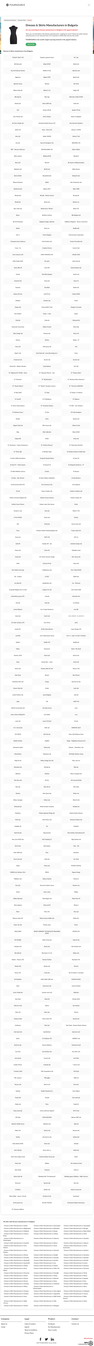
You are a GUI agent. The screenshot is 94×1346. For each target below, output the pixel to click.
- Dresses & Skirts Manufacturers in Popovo (15, 1278)
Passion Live (76, 885)
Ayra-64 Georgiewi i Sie (47, 143)
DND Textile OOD (18, 261)
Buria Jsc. (47, 228)
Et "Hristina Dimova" (47, 445)
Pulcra (76, 925)
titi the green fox (18, 1202)
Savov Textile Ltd (18, 992)
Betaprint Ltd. (76, 175)
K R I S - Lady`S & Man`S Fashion (76, 635)
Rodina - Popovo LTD (18, 959)
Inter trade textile (76, 589)
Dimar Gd (76, 333)
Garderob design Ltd (76, 543)
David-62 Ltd (18, 281)
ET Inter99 (18, 399)
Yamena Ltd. (47, 1183)
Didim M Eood (47, 327)
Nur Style (76, 859)
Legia (18, 701)
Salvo (17, 986)
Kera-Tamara (76, 675)
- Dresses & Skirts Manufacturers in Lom (44, 1263)
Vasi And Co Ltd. (47, 1137)
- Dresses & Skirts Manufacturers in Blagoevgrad (17, 1228)
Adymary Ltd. (76, 70)
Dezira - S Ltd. (47, 313)
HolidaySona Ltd (47, 570)
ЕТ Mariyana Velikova (18, 1209)
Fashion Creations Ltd (76, 491)
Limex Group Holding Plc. (18, 714)
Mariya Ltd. (47, 747)
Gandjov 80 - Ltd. (47, 543)
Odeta (18, 865)
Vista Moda (18, 1170)
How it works (52, 1330)
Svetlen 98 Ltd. (18, 1064)
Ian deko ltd (18, 583)
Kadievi (18, 642)
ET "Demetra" (18, 379)
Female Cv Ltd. (18, 511)
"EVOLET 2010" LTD (18, 57)
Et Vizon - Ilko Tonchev (17, 478)
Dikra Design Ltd (18, 333)
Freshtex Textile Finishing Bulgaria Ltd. (47, 530)
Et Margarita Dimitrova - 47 (76, 465)
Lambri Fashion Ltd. (17, 695)
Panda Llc (76, 879)
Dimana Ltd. (47, 333)
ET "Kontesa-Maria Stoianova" (76, 379)
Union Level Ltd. (17, 1110)
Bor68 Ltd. (18, 202)
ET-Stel (47, 412)
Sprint (18, 1038)
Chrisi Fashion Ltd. (47, 241)
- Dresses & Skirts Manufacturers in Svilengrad (76, 1291)
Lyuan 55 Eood (47, 721)
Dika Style (76, 327)
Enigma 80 (18, 438)
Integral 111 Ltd (47, 589)
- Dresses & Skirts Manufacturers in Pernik (75, 1273)
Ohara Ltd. (47, 865)
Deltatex (18, 300)
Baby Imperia (18, 156)
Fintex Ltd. (47, 517)
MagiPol (47, 741)
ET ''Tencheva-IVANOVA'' (76, 386)
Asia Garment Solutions (76, 123)
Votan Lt (76, 1170)
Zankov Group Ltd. (76, 1189)
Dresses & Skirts (22, 20)
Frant (17, 530)
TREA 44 (76, 1078)
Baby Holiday (76, 149)
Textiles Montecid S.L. (47, 1091)
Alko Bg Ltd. (18, 97)
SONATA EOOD (76, 979)
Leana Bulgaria (47, 695)
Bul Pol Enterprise (18, 221)
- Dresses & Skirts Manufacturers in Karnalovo (76, 1255)
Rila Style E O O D (47, 953)
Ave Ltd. (18, 143)
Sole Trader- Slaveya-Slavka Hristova (76, 1025)
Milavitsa (17, 773)
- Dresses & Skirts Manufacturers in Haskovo (75, 1250)
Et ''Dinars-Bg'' (18, 451)
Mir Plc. (47, 780)
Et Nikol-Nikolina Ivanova (18, 471)
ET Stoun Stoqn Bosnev (18, 405)
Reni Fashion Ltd (76, 946)
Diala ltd (47, 320)
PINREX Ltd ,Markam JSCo (17, 872)
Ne (47, 826)
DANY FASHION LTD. (47, 254)
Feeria (76, 504)
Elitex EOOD (76, 432)
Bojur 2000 (76, 189)
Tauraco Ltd (18, 1084)
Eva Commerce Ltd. (46, 484)
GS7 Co (76, 537)
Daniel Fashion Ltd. (76, 267)
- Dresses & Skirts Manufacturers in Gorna (45, 1245)
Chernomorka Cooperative (76, 235)
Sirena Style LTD (47, 1018)
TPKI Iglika (47, 1078)
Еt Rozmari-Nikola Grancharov (76, 1202)
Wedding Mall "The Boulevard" (47, 1176)
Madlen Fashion (17, 741)
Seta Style (18, 999)
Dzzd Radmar (47, 366)
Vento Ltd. (47, 1143)
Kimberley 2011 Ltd (17, 681)
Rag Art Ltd (76, 940)
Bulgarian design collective (47, 221)
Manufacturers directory (10, 20)
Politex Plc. (76, 918)
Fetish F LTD (76, 511)
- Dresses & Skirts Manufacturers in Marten (15, 1265)
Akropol (47, 83)
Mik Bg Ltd (47, 767)
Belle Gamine (76, 169)
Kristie (47, 688)
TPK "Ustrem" (18, 1078)
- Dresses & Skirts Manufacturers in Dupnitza (16, 1243)
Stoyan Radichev (47, 1045)
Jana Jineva (47, 622)
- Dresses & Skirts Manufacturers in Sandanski (46, 1283)
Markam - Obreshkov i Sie (76, 747)
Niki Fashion (47, 846)
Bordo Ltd (47, 202)
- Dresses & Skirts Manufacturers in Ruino (45, 1281)
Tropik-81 (76, 1104)
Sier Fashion (76, 1005)
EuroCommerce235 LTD (18, 484)
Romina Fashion (47, 959)
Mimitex (47, 773)
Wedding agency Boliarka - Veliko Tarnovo (76, 1176)
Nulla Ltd (46, 859)
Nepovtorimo (47, 833)
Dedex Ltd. (76, 287)
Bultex (18, 228)
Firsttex (76, 517)
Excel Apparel (76, 484)
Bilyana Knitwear (18, 182)
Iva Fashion (76, 603)
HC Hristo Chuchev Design (47, 557)
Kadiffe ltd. (76, 642)
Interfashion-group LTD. (18, 596)
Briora (18, 215)
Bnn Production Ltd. (76, 182)
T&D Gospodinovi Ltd (47, 1071)
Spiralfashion (47, 1032)
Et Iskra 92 (76, 458)
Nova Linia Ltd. (18, 859)
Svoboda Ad (47, 1064)
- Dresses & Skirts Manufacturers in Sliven (75, 1286)
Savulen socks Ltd (47, 992)
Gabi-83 (18, 543)
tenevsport (76, 1196)
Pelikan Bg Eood (17, 898)
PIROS (47, 872)
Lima (76, 708)
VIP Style (17, 1117)
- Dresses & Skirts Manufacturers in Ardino (15, 1225)
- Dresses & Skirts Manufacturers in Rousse (15, 1281)
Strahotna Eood (76, 1045)
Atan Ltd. (17, 136)
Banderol (76, 156)
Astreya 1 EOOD (76, 129)
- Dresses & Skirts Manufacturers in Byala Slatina (77, 1231)
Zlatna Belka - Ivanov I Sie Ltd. (17, 1196)
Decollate (47, 287)
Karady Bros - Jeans (47, 662)
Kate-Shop (18, 675)
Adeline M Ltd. (47, 70)
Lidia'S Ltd (76, 701)
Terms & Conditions (31, 1330)
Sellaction (76, 992)
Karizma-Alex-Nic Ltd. (47, 668)
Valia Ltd (76, 1124)
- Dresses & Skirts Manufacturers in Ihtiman (15, 1255)
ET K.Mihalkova (47, 399)
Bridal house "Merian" (47, 208)
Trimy (46, 1104)
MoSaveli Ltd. (18, 806)
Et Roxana (76, 471)
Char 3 (18, 235)
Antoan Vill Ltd (47, 110)
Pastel (18, 892)
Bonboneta (18, 195)
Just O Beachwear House (47, 635)
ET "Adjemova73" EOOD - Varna (18, 373)
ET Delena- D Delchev (76, 392)
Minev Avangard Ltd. (76, 773)
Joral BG (18, 635)
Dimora (18, 340)
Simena (76, 1012)
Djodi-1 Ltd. (18, 353)
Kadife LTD (47, 642)
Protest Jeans (47, 925)
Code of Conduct (30, 1324)
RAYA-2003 (18, 931)
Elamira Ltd (76, 419)
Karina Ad (76, 662)
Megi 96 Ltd (18, 760)
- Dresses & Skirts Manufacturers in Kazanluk (76, 1257)
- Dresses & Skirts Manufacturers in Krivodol (75, 1260)
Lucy (76, 714)
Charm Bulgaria (47, 235)
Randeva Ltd (17, 946)
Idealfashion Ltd (47, 583)
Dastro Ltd (76, 274)
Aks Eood (76, 83)
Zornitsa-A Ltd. (47, 1196)
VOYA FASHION (47, 1117)
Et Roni (47, 471)
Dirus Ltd (17, 346)
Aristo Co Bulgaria (76, 116)
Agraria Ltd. (76, 77)
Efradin (18, 419)
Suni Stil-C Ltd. (76, 1051)
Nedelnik (76, 826)
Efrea (47, 419)
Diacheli (18, 320)
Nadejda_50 (18, 826)
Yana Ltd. (76, 1183)
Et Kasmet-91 (47, 465)
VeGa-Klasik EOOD (17, 1143)
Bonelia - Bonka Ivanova (47, 195)
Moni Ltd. (18, 819)
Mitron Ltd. (47, 800)
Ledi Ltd (76, 695)
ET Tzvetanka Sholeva (47, 405)
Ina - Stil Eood (76, 583)
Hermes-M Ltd (47, 563)
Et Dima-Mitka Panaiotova (17, 458)
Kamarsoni (47, 649)
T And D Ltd (76, 1064)
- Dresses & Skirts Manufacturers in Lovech (75, 1263)
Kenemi (47, 675)
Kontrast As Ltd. (76, 681)
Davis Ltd (47, 281)
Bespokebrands (47, 175)
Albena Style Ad (17, 90)
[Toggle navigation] (89, 5)
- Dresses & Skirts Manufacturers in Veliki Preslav (47, 1296)
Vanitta (18, 1137)
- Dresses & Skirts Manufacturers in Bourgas (75, 1228)
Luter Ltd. (18, 721)
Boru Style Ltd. (18, 208)
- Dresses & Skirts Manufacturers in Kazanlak (46, 1257)
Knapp (47, 681)
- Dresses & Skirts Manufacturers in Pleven (75, 1275)
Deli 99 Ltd (47, 294)
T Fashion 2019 (17, 1071)
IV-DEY (47, 576)
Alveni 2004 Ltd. (46, 103)
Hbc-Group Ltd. (76, 557)
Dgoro (76, 313)
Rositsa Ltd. (47, 966)
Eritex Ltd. (76, 438)
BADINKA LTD (76, 143)
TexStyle (18, 1091)
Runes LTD (18, 972)
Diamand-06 (76, 320)
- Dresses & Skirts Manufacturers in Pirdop (45, 1275)
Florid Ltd (47, 524)
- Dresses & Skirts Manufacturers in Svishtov (16, 1293)
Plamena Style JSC (18, 918)
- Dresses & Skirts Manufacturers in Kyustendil (16, 1263)
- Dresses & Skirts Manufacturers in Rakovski (46, 1278)
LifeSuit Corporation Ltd (18, 708)
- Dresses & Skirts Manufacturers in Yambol (15, 1305)
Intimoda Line (76, 596)
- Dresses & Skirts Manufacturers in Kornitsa (45, 1260)
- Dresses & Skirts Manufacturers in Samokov (16, 1283)
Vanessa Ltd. (76, 1130)
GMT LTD (47, 537)
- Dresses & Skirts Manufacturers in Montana (76, 1265)
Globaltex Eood (76, 550)
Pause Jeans (47, 892)
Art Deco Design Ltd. (18, 123)
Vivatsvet (47, 1170)
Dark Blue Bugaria (47, 274)
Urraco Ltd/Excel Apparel (47, 1110)
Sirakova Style (18, 1018)
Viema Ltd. (18, 1163)
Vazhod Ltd (76, 1137)
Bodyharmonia (18, 189)
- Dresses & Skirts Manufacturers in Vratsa (75, 1301)
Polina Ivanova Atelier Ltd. (47, 918)
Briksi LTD (76, 208)
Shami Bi (47, 999)
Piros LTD (47, 911)
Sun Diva (17, 1051)
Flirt (18, 524)
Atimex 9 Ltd (76, 136)
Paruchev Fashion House (47, 885)
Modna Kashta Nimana (76, 813)
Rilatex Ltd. (76, 953)
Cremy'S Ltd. (76, 248)
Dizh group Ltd (47, 346)
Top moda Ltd (76, 1097)
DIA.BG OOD (76, 254)
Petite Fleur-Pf (76, 898)
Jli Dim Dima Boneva (47, 629)
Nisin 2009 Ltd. (18, 852)
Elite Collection (47, 432)
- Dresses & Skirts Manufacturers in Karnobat (16, 1257)
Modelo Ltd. (76, 806)
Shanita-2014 (76, 999)
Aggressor (18, 77)
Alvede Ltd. (18, 103)
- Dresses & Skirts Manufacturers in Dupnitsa (76, 1238)
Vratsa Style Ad (18, 1176)
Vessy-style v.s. (47, 1150)
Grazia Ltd (18, 557)
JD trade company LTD (17, 622)
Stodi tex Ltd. (18, 1045)
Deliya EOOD (76, 294)
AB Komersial (18, 64)
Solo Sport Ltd (18, 1032)
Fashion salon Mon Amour (47, 504)
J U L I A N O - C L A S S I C (76, 616)
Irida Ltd (47, 603)
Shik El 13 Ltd (18, 1005)
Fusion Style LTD (76, 530)
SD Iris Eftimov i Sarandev (76, 972)
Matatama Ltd (47, 754)
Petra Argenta (18, 905)
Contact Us (75, 1324)
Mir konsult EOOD (76, 780)
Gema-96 (47, 550)
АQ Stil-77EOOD (47, 1202)
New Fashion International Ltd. (76, 833)
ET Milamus (76, 399)
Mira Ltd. (17, 787)
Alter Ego (47, 97)
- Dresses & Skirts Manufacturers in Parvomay (16, 1273)
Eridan (47, 438)
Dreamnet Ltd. (18, 359)
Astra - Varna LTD (47, 129)
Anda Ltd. (76, 103)
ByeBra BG (76, 228)
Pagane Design (76, 872)
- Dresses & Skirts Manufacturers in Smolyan (16, 1291)
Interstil (47, 596)
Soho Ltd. (47, 1025)
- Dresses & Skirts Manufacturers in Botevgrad (46, 1228)
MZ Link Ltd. (47, 734)
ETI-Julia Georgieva (76, 412)
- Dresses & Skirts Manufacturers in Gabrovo (75, 1243)
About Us (4, 1324)
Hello (17, 563)
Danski (18, 274)
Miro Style (76, 787)
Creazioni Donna (47, 248)
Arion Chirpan (47, 116)
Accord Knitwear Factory (18, 70)
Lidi (47, 701)
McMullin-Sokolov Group (76, 754)
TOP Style (76, 1071)
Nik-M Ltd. (18, 846)
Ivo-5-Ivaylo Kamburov (46, 609)
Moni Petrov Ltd (46, 819)
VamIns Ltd (47, 1130)
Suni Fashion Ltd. (47, 1051)
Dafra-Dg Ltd (76, 261)
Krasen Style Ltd (17, 688)
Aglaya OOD (46, 77)
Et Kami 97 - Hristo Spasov (18, 465)
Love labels (47, 714)
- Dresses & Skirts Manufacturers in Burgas (45, 1231)
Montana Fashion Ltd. (76, 819)
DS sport (46, 261)
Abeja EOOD (47, 64)
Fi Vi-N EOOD (18, 517)
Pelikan (76, 892)
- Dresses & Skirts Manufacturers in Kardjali (45, 1255)
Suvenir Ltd (47, 1058)
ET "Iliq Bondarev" (47, 379)
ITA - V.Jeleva (18, 576)
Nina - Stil (76, 846)
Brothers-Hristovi (47, 215)
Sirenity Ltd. (76, 1018)
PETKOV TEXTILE (76, 865)
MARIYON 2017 (76, 727)
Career (3, 1327)
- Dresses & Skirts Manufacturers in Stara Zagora (47, 1291)
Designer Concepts (76, 307)
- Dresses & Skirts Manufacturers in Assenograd (76, 1225)
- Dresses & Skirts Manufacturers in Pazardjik (46, 1273)
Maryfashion (17, 754)
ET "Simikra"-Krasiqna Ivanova (46, 386)
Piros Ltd (76, 911)
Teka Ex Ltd (47, 1084)
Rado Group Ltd (47, 940)
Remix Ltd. (47, 946)
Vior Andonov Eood (76, 1163)
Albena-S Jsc (47, 90)
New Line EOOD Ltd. (18, 839)
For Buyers (51, 1324)
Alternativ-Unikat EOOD (76, 97)
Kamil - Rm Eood (76, 649)
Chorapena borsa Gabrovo (17, 241)
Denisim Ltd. (47, 300)
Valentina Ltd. (47, 1124)
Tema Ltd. (76, 1084)
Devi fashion (17, 313)
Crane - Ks (18, 248)
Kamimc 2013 (18, 655)
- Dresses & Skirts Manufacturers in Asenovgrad (46, 1225)
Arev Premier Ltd (18, 116)
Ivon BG (76, 609)
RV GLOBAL (18, 940)
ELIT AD (76, 366)
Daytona (17, 287)
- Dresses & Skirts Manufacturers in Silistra (15, 1286)
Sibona (47, 1005)
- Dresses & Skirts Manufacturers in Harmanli (46, 1250)
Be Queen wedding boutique (76, 162)
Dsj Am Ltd (47, 359)
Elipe (18, 432)
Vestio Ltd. (76, 1150)
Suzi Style (76, 1058)
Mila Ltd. (76, 767)
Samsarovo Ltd (47, 986)
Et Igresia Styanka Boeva (47, 458)
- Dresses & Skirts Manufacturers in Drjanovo (46, 1238)
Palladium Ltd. (18, 879)
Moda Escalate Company (47, 806)
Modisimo (18, 813)
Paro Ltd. (17, 885)
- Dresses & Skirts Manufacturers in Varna (15, 1296)
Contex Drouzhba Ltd (76, 241)
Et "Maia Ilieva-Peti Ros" (76, 445)
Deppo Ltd (18, 307)
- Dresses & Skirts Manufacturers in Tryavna (75, 1293)
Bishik (47, 182)
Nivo (47, 852)
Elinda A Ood (76, 425)
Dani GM (47, 267)
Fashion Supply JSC (76, 497)
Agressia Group (18, 83)
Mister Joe (76, 793)
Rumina (76, 966)
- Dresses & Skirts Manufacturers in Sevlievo (75, 1283)
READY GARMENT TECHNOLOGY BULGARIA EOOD (47, 932)
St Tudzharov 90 (47, 1038)
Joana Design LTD (76, 629)
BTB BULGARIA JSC (47, 149)
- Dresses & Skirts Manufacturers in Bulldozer (16, 1231)
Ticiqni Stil (18, 1097)
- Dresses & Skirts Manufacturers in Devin (75, 1233)
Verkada (76, 1143)
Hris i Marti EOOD (76, 570)
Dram (76, 353)
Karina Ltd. (18, 668)
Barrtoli (47, 162)
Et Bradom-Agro (47, 451)
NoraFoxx (76, 852)
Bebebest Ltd (18, 169)
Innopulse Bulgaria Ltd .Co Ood (18, 589)
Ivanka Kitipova (18, 609)
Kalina (18, 649)
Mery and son (76, 760)
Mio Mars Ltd (18, 780)
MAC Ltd (47, 727)
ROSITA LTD (76, 931)
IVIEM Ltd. (76, 576)
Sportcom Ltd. (76, 1032)
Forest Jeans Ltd (76, 524)
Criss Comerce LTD (17, 254)
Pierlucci (76, 905)
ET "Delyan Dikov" (76, 373)
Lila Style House (47, 708)
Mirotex (18, 793)
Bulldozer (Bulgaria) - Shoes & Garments (76, 221)
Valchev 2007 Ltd (76, 1117)
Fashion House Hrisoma (47, 497)
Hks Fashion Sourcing (18, 570)
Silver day (47, 1012)
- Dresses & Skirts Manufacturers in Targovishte (46, 1293)
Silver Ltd (17, 1012)
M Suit (76, 721)
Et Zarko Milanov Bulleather (47, 478)
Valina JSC (18, 1130)
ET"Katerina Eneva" (17, 412)
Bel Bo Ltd (47, 169)
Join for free (31, 44)
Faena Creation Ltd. (47, 491)
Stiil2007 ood (76, 1038)
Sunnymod (18, 1058)
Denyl (76, 300)
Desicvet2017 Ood (47, 307)
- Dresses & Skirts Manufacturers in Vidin (44, 1301)
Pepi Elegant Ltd (47, 898)
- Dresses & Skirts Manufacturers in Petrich (15, 1275)
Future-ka (18, 537)
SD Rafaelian (17, 979)
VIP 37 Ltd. (76, 1110)
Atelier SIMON (47, 136)
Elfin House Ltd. (47, 425)
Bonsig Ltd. (76, 195)
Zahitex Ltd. (47, 1189)
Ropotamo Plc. (76, 959)
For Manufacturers (54, 1327)
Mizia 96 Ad (76, 800)
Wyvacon (18, 1183)
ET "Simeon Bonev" (17, 386)
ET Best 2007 (18, 392)
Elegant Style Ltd (18, 425)
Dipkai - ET (76, 340)
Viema (76, 1156)
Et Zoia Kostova (76, 478)
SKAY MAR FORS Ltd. (47, 979)
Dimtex (47, 340)
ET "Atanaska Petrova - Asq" (47, 373)
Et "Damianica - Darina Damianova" (18, 445)
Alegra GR (76, 90)
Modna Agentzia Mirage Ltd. (47, 813)
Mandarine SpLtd (18, 747)
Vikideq (47, 1163)
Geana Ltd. (18, 550)
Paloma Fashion (47, 879)
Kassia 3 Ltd (76, 668)
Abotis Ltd (76, 64)
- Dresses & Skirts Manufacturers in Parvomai (76, 1268)
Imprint (27, 1327)
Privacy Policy (29, 1333)
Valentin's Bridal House (17, 1124)
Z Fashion (18, 1189)
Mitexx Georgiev (17, 800)
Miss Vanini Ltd (47, 793)
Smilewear (18, 1025)
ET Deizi (47, 392)
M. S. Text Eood (17, 727)
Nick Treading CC (47, 839)
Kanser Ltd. (76, 655)
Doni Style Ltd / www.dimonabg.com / (47, 353)
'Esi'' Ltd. (76, 57)
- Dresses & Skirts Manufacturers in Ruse (74, 1281)
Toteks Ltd (18, 1104)
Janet (76, 622)
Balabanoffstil (47, 156)
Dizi (76, 346)
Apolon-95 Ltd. (76, 110)
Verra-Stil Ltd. (18, 1150)
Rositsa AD (18, 966)
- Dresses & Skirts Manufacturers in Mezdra (45, 1265)
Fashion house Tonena (18, 504)
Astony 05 (18, 129)
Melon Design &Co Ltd (47, 760)
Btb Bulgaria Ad (76, 215)
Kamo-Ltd (47, 655)
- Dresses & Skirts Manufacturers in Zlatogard (46, 1305)
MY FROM (18, 734)
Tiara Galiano (76, 1091)
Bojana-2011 (47, 189)
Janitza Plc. (18, 629)
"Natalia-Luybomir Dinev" (47, 57)
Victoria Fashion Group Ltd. (47, 1156)
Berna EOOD (18, 175)
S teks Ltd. (47, 972)
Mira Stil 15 (47, 787)
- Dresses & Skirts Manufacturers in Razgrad (75, 1278)
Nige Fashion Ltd (76, 839)
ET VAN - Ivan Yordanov (76, 405)
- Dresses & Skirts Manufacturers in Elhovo (45, 1243)
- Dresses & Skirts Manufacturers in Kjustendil (16, 1260)
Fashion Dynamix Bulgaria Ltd (18, 497)
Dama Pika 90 (18, 267)
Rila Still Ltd (18, 953)
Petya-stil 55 (47, 905)
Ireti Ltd (18, 603)
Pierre (17, 911)
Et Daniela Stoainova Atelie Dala (76, 451)
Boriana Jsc (76, 202)
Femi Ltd (47, 511)
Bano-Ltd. (18, 162)
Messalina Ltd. (18, 767)
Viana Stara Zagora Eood (18, 1156)
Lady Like (76, 688)
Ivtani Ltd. (18, 616)
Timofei (47, 1097)
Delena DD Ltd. (17, 294)
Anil (18, 110)
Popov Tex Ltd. (18, 925)
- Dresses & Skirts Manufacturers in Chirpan (45, 1233)
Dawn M (76, 281)
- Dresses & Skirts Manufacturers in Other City (46, 1268)
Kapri (17, 662)
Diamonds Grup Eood (18, 327)
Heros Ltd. (76, 563)
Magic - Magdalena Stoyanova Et (76, 741)
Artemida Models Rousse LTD (47, 123)
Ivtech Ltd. (47, 616)
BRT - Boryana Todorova (18, 149)
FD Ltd (18, 491)
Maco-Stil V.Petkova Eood (76, 734)
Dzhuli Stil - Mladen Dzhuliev (18, 366)
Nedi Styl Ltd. (18, 833)
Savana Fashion (76, 986)
